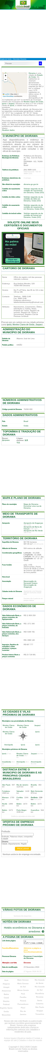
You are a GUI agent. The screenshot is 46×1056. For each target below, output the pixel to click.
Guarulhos (35, 810)
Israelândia (6, 762)
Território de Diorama (20, 538)
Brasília (34, 785)
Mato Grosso (23, 980)
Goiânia (34, 797)
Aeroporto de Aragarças (33, 523)
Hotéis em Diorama (17, 921)
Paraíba (23, 997)
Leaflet (6, 94)
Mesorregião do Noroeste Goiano (30, 582)
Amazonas (6, 991)
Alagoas (6, 984)
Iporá (4, 104)
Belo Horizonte (37, 791)
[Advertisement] (23, 33)
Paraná (23, 1001)
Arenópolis (8, 745)
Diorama (32, 73)
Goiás (26, 426)
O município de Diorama (20, 135)
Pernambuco (23, 1004)
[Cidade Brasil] (23, 4)
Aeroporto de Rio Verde (33, 531)
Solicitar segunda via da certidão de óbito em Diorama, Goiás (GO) (33, 199)
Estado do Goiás (36, 76)
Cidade (5, 839)
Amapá (6, 987)
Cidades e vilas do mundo (30, 1040)
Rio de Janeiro (22, 785)
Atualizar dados (8, 130)
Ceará (6, 998)
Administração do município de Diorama (19, 331)
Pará (23, 994)
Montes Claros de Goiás (33, 102)
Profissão (6, 831)
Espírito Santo (6, 1008)
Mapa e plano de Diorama (22, 497)
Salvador (20, 791)
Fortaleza (6, 791)
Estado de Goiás (6, 59)
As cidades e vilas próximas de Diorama (19, 713)
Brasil (26, 421)
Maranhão (6, 1015)
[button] (5, 76)
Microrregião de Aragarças (30, 586)
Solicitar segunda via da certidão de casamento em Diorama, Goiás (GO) (34, 207)
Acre (6, 980)
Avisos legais (10, 1038)
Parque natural (7, 598)
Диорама (6, 440)
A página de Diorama (18, 936)
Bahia (6, 994)
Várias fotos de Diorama (22, 909)
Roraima (39, 997)
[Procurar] (40, 63)
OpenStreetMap (8, 96)
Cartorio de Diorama (19, 268)
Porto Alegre (21, 810)
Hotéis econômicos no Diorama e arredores (24, 929)
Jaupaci (11, 104)
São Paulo (6, 785)
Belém (19, 804)
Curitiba (19, 797)
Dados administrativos (20, 415)
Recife (4, 804)
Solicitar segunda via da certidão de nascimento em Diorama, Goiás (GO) (34, 190)
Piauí (23, 1008)
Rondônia (39, 993)
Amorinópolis (36, 762)
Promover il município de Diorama (33, 957)
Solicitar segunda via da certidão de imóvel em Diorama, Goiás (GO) (33, 215)
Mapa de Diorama (31, 504)
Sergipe (39, 1011)
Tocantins (39, 1014)
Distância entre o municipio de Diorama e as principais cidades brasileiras (22, 774)
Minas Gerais (23, 990)
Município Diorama (19, 59)
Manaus (5, 797)
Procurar (23, 849)
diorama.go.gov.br (31, 184)
